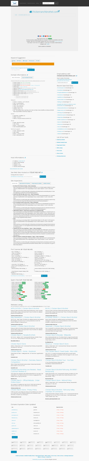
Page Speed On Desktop (24, 183)
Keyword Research (23, 3)
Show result (31, 69)
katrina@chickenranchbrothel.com (65, 79)
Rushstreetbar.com (61, 99)
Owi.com (59, 126)
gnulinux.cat (14, 425)
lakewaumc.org (14, 417)
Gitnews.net (59, 124)
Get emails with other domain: (63, 80)
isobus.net (13, 420)
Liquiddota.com (60, 97)
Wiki (38, 60)
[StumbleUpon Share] (47, 36)
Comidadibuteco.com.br (62, 129)
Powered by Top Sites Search (39, 459)
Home (16, 14)
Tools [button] (41, 3)
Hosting (37, 3)
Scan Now (43, 176)
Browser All (14, 437)
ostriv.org (13, 433)
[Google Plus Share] (40, 36)
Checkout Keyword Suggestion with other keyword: (21, 67)
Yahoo (19, 60)
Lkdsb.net (59, 133)
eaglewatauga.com (15, 428)
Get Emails (75, 82)
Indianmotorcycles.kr (61, 115)
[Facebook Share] (38, 36)
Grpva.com (59, 122)
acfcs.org (13, 423)
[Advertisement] (44, 25)
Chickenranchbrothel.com (24, 14)
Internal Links (14, 183)
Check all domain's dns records (16, 168)
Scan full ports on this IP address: (18, 275)
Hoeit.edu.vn (60, 94)
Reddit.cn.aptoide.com (62, 119)
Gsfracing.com (60, 112)
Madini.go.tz (59, 101)
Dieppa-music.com (61, 110)
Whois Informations (16, 77)
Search (56, 3)
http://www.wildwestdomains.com (26, 89)
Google (25, 60)
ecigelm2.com (14, 431)
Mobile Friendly (47, 183)
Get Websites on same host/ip (17, 176)
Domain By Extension (31, 3)
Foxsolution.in (60, 90)
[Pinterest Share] (45, 36)
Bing (14, 60)
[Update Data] (27, 75)
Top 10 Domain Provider (27, 77)
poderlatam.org (14, 409)
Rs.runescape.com (61, 87)
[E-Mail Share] (50, 36)
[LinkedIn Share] (43, 36)
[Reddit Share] (49, 36)
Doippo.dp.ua (60, 117)
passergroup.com (15, 415)
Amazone (32, 60)
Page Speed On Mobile (36, 183)
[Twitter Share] (42, 36)
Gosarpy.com (60, 131)
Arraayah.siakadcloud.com (62, 92)
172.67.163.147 (21, 161)
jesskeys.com (14, 412)
